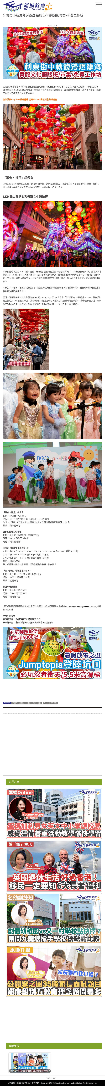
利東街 (21, 703)
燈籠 (39, 703)
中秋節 (14, 703)
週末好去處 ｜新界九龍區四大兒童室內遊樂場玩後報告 (28, 622)
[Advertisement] (52, 746)
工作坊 (28, 703)
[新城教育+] (27, 7)
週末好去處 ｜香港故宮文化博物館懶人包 (21, 619)
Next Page (52, 693)
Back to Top (51, 1078)
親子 (45, 703)
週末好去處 (52, 703)
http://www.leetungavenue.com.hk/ (81, 606)
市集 (34, 703)
